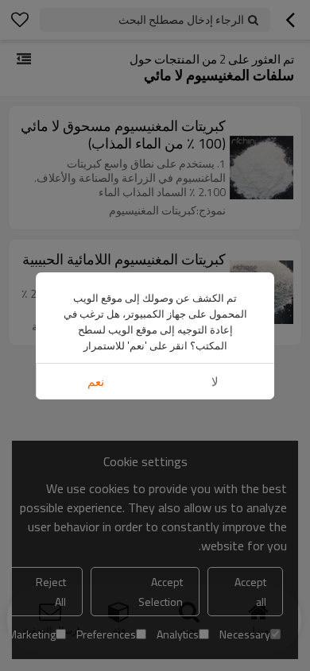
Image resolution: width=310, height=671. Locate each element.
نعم (95, 381)
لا (215, 381)
